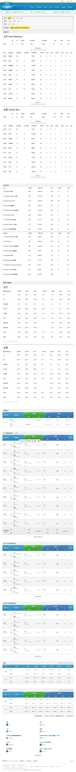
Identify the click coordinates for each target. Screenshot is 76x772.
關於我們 (72, 761)
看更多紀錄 (38, 596)
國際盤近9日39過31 (38, 12)
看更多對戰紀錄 (38, 536)
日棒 (13, 18)
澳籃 (15, 21)
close (38, 440)
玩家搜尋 (70, 7)
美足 (13, 24)
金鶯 (11, 424)
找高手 (51, 7)
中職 (17, 18)
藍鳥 (14, 570)
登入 (63, 1)
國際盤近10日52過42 (62, 12)
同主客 (17, 433)
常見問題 (28, 761)
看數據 (64, 7)
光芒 (11, 419)
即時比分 (57, 7)
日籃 (19, 21)
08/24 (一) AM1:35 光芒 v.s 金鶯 (19, 27)
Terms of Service (35, 770)
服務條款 (35, 761)
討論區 (45, 7)
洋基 (14, 629)
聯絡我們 (22, 761)
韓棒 (21, 18)
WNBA (10, 21)
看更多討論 (38, 755)
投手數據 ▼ (38, 48)
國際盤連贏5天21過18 (14, 12)
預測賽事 (38, 7)
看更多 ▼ (38, 102)
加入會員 (69, 1)
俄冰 (9, 24)
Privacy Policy (27, 770)
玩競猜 (32, 7)
